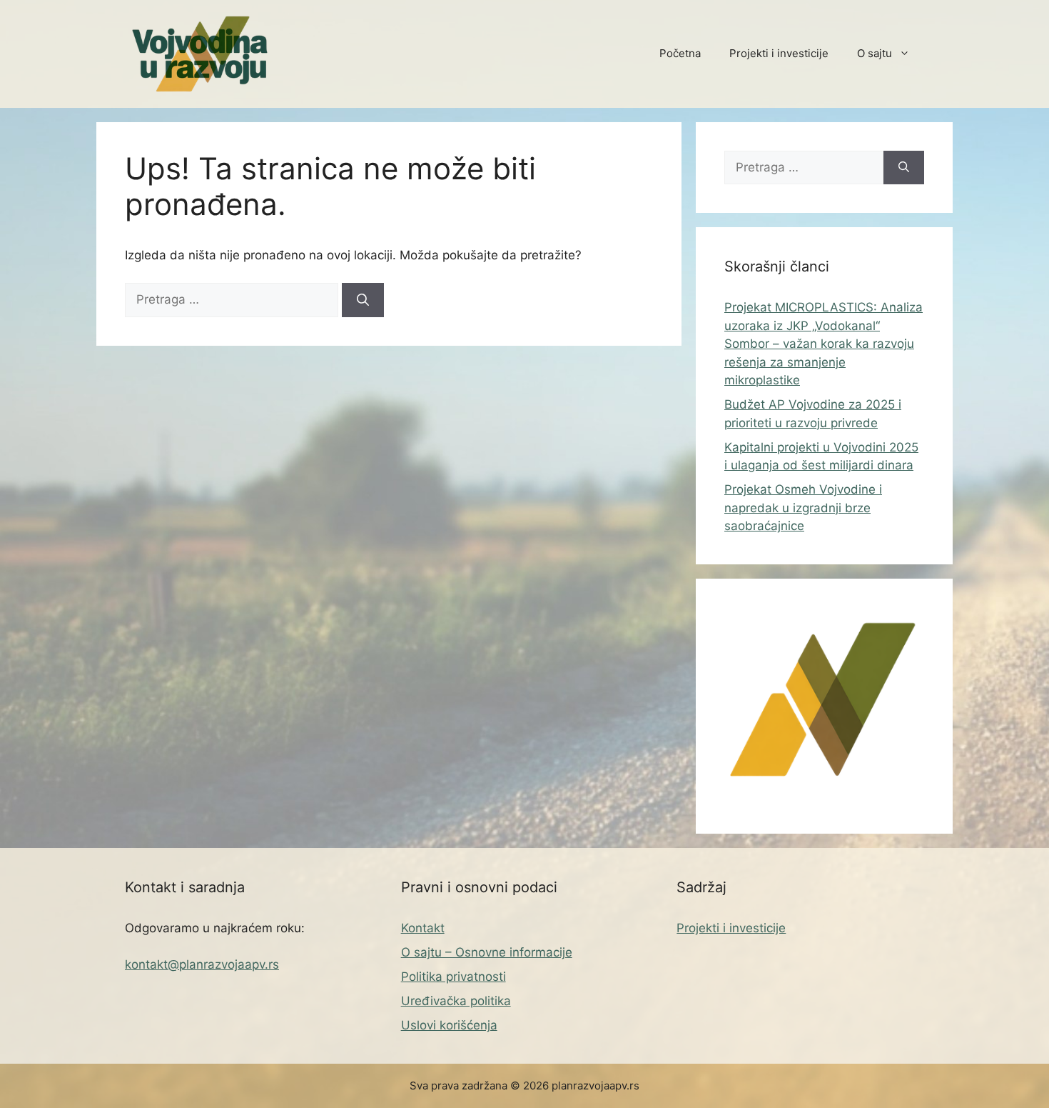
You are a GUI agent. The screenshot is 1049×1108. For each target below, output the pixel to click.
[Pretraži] (363, 300)
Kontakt (423, 928)
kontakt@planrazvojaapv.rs (202, 964)
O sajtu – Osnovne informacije (486, 952)
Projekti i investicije (778, 53)
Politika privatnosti (453, 976)
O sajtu (874, 53)
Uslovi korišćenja (449, 1025)
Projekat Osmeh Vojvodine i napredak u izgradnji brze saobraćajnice (803, 507)
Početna (680, 53)
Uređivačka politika (456, 1001)
